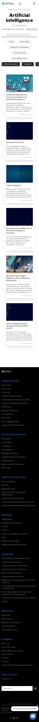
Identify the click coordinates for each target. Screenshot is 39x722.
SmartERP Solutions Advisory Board (17, 665)
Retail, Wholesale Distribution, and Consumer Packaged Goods (17, 593)
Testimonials (7, 654)
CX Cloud (5, 393)
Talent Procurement (10, 541)
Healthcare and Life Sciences (14, 569)
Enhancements (8, 461)
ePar (4, 537)
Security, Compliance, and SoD (15, 534)
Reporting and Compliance (13, 464)
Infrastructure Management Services (18, 502)
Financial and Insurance (12, 562)
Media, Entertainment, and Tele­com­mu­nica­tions (19, 581)
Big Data (5, 485)
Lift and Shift (7, 414)
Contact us (6, 679)
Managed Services (10, 411)
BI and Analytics (8, 482)
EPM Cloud (6, 407)
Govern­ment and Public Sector (15, 566)
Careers (5, 662)
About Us (5, 643)
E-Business (6, 446)
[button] (34, 4)
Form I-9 (5, 530)
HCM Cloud (6, 385)
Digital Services (8, 489)
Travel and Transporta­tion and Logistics (19, 598)
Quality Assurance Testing (13, 498)
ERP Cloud (6, 389)
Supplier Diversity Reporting (14, 545)
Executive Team (8, 647)
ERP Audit (6, 418)
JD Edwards (7, 442)
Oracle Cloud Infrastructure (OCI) (16, 400)
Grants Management (11, 422)
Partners (5, 658)
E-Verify (5, 527)
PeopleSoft (6, 439)
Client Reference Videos (12, 651)
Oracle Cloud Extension (12, 396)
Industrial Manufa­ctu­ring (12, 576)
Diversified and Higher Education (16, 558)
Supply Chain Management (13, 425)
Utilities (5, 601)
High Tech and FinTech (11, 573)
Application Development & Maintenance (14, 493)
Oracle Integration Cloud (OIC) (15, 403)
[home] (8, 3)
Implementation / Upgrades (13, 457)
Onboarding (7, 519)
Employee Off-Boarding (12, 523)
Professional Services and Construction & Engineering (19, 587)
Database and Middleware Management (19, 506)
